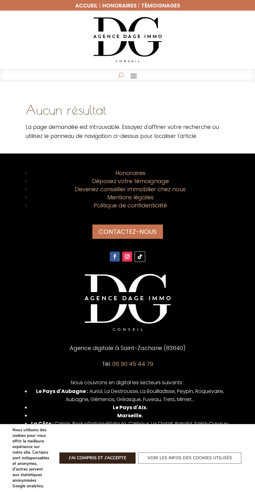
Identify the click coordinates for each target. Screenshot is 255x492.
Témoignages (160, 5)
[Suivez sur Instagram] (127, 257)
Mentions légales (130, 197)
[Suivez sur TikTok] (140, 256)
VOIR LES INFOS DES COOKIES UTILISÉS (189, 458)
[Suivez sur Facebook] (115, 257)
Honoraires (119, 5)
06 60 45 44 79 (132, 364)
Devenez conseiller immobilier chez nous (130, 189)
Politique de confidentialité (130, 205)
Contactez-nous (128, 231)
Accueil (86, 5)
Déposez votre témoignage (130, 181)
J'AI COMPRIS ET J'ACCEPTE (97, 458)
